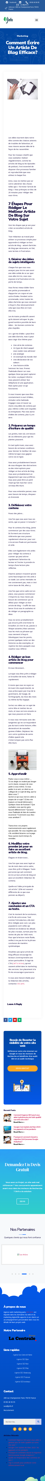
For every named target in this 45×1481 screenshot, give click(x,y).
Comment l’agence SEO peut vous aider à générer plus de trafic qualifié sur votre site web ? (27, 1117)
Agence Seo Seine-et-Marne (22, 1355)
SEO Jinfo (20, 984)
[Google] (30, 1429)
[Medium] (20, 1020)
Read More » (19, 1122)
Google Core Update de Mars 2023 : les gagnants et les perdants (27, 1128)
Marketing (22, 36)
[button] (37, 20)
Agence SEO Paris (22, 1368)
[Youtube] (15, 1020)
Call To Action (18, 963)
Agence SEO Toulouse (22, 1377)
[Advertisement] (22, 117)
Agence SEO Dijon (22, 1359)
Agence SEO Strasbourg (22, 1373)
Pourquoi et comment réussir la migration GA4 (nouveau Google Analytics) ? (26, 1139)
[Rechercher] (38, 1422)
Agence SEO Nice (22, 1364)
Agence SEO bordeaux (22, 1381)
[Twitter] (10, 1020)
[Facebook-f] (6, 1020)
